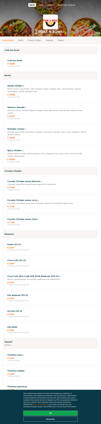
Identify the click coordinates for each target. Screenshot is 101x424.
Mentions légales (66, 5)
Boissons (49, 40)
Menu (32, 5)
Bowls (20, 40)
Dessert (61, 40)
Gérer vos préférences (40, 404)
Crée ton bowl (8, 40)
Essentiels (50, 419)
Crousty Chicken (34, 40)
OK (50, 413)
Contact (50, 5)
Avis (41, 5)
